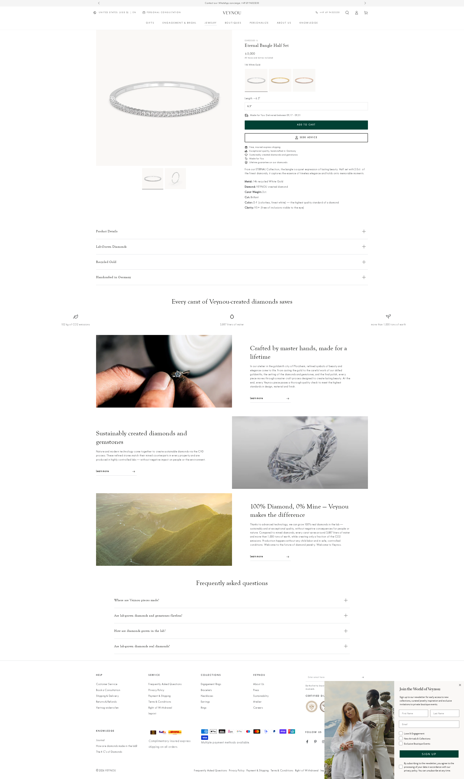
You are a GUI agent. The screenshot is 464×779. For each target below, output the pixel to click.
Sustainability (261, 696)
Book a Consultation (108, 690)
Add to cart (306, 125)
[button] (347, 13)
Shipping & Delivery (107, 696)
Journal (100, 740)
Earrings (205, 702)
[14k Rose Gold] (304, 80)
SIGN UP (429, 754)
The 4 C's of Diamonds (109, 752)
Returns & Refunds (106, 702)
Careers (258, 708)
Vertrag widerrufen (107, 708)
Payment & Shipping (159, 696)
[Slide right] (365, 3)
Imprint (152, 714)
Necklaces (207, 696)
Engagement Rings (211, 684)
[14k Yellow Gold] (280, 80)
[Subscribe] (365, 677)
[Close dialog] (460, 685)
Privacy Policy (156, 690)
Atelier (257, 702)
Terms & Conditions (159, 702)
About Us (258, 684)
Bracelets (206, 690)
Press (256, 690)
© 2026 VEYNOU (106, 771)
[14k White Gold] (256, 80)
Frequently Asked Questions (165, 684)
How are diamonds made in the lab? (116, 746)
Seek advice (309, 137)
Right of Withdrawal (160, 708)
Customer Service (106, 684)
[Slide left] (99, 3)
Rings (203, 708)
